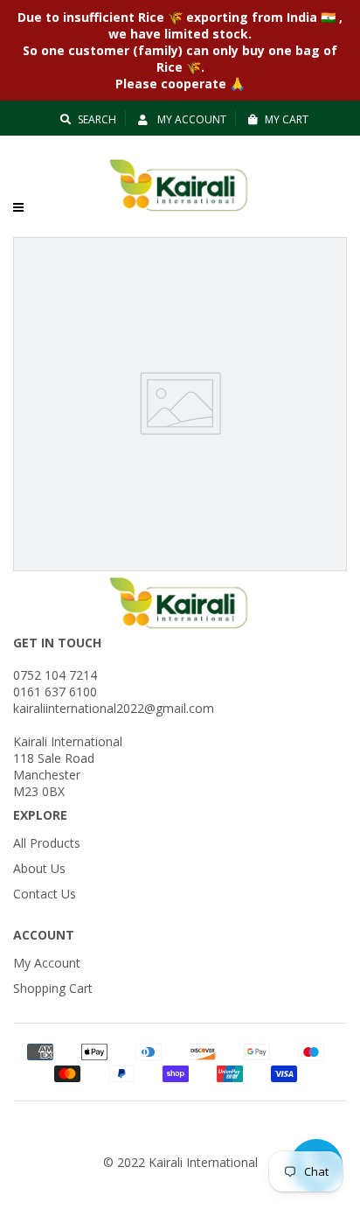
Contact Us (44, 893)
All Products (46, 843)
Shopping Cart (53, 988)
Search (97, 119)
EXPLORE (40, 815)
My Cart (286, 119)
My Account (190, 119)
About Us (39, 868)
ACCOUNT (43, 934)
